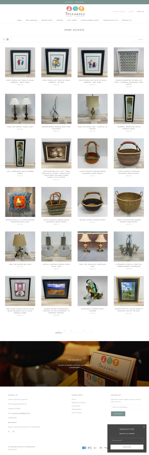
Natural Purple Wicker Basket (93, 220)
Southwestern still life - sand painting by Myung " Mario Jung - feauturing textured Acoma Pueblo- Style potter (56, 174)
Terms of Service (77, 413)
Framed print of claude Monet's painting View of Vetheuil (129, 310)
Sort (140, 39)
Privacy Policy (76, 406)
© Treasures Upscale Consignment (21, 447)
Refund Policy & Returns (79, 403)
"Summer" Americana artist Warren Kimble (129, 128)
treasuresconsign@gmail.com (21, 413)
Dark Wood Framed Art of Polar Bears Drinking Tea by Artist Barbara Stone (20, 311)
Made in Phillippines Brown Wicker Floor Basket (129, 221)
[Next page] (90, 330)
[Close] (144, 427)
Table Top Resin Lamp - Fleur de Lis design (93, 128)
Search (131, 11)
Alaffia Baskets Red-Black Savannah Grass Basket (129, 172)
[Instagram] (13, 431)
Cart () (140, 11)
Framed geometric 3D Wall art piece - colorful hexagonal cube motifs (129, 82)
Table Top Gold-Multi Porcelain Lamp (92, 265)
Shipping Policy (76, 409)
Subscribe (127, 447)
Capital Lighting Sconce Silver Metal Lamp (56, 265)
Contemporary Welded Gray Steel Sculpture (56, 128)
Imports (60, 20)
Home (19, 20)
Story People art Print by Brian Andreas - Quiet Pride (20, 81)
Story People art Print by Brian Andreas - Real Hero (92, 81)
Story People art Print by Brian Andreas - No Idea (56, 81)
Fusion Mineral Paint (90, 20)
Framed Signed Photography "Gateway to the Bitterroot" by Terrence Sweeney (56, 311)
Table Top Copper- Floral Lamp (20, 127)
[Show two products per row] (4, 39)
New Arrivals (32, 20)
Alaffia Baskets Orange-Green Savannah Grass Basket (92, 172)
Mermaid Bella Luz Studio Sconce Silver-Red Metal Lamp (20, 221)
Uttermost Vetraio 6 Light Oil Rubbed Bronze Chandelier (129, 265)
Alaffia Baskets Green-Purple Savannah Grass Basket (56, 221)
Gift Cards (72, 20)
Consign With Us (110, 20)
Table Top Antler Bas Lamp (20, 264)
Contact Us (127, 20)
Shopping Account (119, 11)
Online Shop (47, 20)
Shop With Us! (12, 449)
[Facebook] (9, 431)
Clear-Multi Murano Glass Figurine (92, 310)
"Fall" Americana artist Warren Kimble (20, 172)
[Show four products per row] (7, 39)
